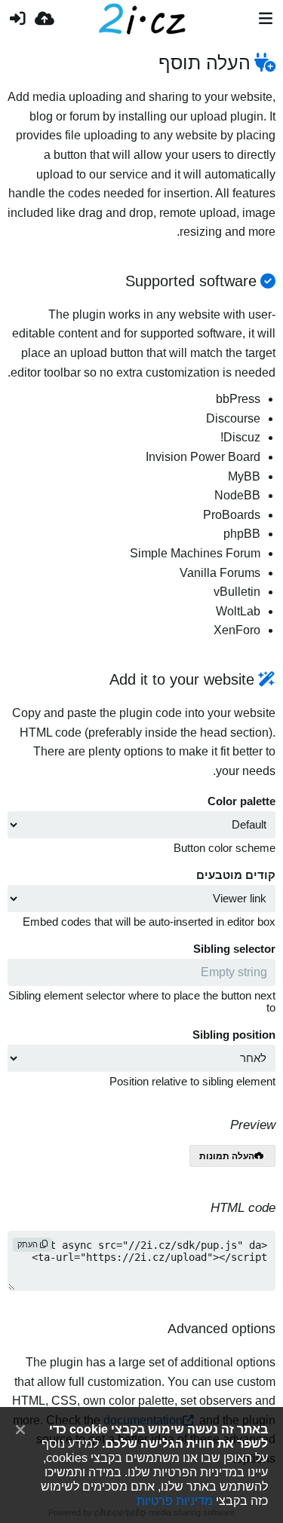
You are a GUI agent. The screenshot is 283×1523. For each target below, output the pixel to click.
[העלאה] (44, 19)
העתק (28, 1244)
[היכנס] (17, 19)
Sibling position (233, 1035)
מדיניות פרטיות (175, 1500)
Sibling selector (234, 949)
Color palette (241, 801)
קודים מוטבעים (235, 875)
